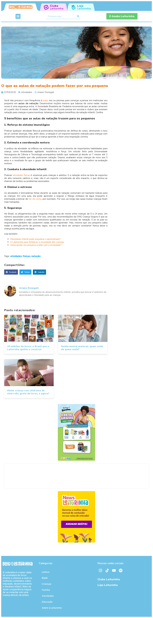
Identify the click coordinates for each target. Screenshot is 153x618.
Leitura (45, 572)
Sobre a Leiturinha (52, 607)
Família (46, 590)
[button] (18, 16)
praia (45, 100)
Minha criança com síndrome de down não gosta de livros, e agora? (28, 392)
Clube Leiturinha (109, 579)
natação (36, 256)
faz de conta (35, 198)
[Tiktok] (107, 571)
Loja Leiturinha (108, 585)
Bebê (45, 578)
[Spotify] (121, 571)
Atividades (26, 92)
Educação (47, 602)
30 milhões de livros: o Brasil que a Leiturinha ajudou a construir (28, 348)
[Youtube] (114, 571)
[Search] (78, 16)
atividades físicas (21, 175)
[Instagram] (101, 571)
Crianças (46, 584)
